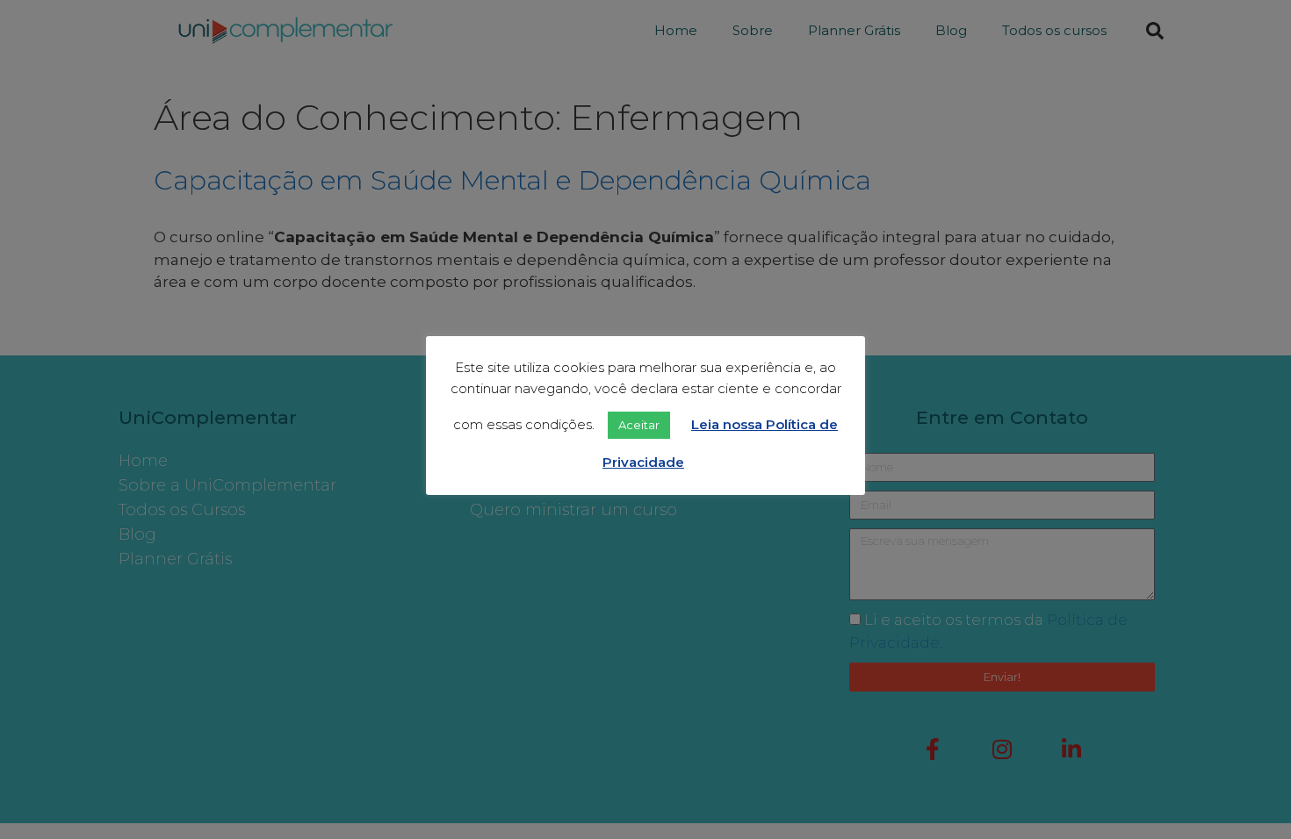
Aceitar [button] (639, 425)
